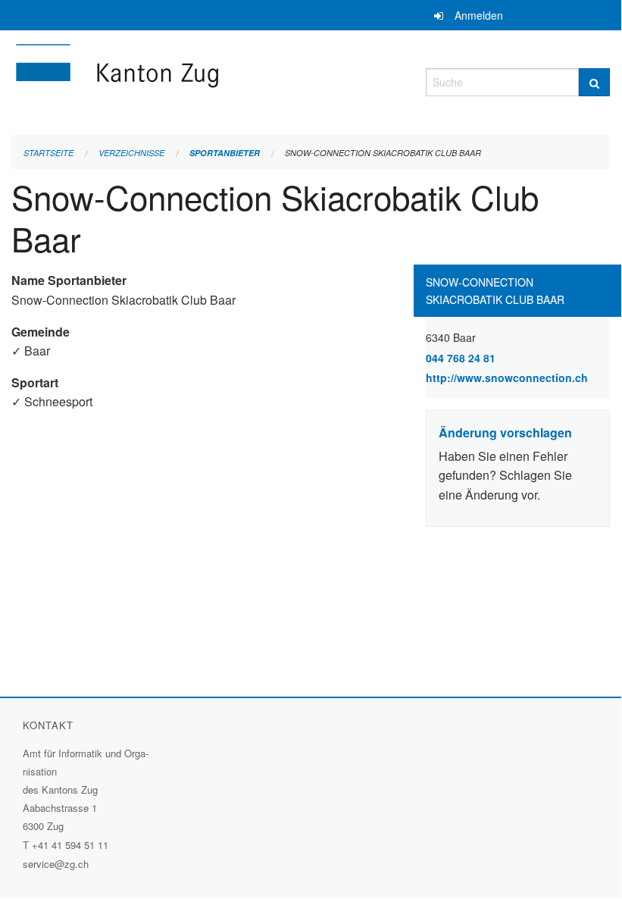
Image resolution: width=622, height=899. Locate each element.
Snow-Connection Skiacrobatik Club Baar (383, 152)
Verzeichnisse (131, 152)
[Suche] (594, 82)
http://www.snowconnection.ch (518, 377)
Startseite (48, 152)
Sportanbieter (224, 152)
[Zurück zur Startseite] (207, 80)
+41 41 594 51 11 (70, 845)
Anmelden (479, 15)
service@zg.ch (56, 864)
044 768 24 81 (460, 357)
